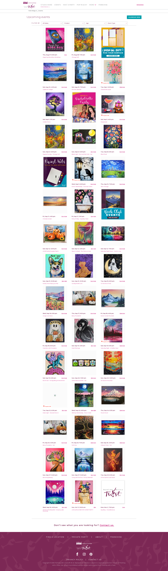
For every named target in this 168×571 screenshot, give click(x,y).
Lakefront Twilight (48, 89)
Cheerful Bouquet (106, 89)
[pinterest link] (91, 554)
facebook (77, 554)
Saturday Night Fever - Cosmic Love (111, 251)
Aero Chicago (105, 186)
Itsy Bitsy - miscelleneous (108, 509)
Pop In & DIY (82, 5)
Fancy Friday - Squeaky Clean (80, 218)
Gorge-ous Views (47, 315)
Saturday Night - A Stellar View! (109, 348)
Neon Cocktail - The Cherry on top (81, 251)
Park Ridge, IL (45, 7)
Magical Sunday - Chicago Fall (51, 154)
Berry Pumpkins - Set (49, 445)
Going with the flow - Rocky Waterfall (82, 477)
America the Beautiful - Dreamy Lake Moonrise (53, 510)
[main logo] (29, 2)
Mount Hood (104, 412)
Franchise (103, 5)
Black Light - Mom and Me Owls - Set (82, 154)
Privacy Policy (74, 560)
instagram (84, 554)
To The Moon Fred (106, 283)
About (99, 537)
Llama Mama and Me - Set (79, 380)
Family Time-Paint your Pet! (50, 283)
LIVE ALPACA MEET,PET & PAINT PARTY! (82, 509)
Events (58, 5)
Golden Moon (46, 122)
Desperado (104, 122)
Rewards (140, 5)
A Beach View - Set (106, 445)
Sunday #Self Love (77, 283)
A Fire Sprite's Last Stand (108, 477)
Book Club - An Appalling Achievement (54, 380)
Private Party (80, 537)
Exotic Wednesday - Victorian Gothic (82, 186)
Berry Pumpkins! (76, 315)
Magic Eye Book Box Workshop (51, 57)
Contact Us (95, 560)
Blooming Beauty (48, 477)
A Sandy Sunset (47, 218)
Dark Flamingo (76, 348)
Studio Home (46, 5)
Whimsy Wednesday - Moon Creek (81, 412)
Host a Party (69, 5)
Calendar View (134, 17)
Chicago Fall (75, 57)
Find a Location (55, 537)
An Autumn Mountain (107, 380)
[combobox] (51, 23)
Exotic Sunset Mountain (107, 315)
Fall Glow (74, 445)
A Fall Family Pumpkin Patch (51, 251)
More (91, 5)
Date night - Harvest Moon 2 (51, 412)
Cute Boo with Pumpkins (50, 348)
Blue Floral (104, 154)
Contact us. (107, 525)
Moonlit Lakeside (76, 89)
